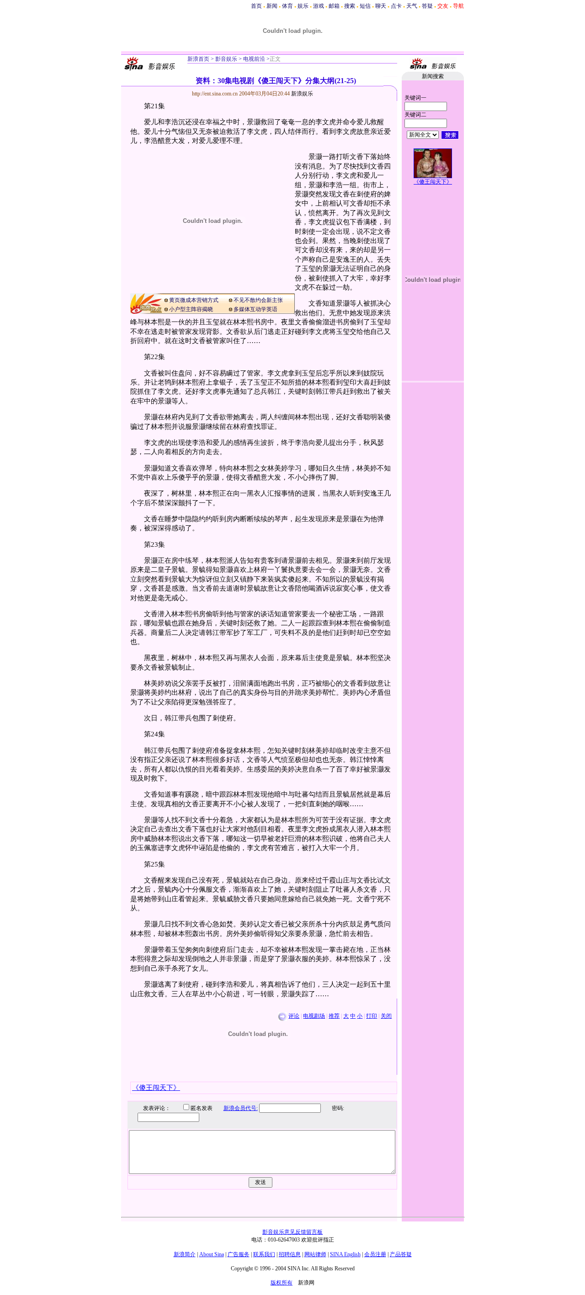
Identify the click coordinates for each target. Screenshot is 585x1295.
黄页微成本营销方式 (193, 300)
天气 (411, 6)
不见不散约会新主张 (258, 300)
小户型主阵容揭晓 (191, 309)
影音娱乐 (226, 59)
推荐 (334, 1016)
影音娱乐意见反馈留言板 (292, 1232)
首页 (256, 6)
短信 (365, 6)
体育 (287, 6)
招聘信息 (290, 1254)
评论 (293, 1016)
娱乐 (303, 6)
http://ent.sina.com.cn (215, 93)
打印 (371, 1016)
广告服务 (239, 1254)
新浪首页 (198, 59)
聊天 (380, 6)
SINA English (345, 1254)
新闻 (271, 6)
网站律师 (315, 1254)
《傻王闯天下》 (433, 182)
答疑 (427, 6)
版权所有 (281, 1282)
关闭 (386, 1016)
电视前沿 (253, 59)
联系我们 (264, 1254)
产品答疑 (401, 1254)
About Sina (211, 1254)
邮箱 (334, 6)
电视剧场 (314, 1016)
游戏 (318, 6)
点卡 (396, 6)
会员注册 (375, 1254)
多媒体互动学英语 (255, 309)
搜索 (349, 6)
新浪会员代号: (240, 1108)
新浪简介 (185, 1254)
